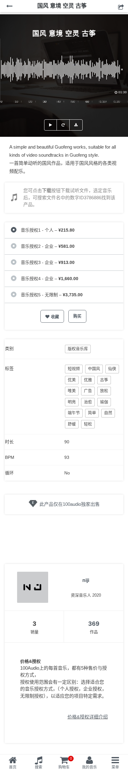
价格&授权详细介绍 (87, 716)
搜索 (38, 767)
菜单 (115, 767)
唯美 (72, 390)
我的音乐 (89, 767)
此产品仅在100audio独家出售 (69, 504)
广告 (88, 390)
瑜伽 (104, 401)
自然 (108, 412)
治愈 (88, 401)
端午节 (74, 412)
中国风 (94, 368)
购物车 (65, 762)
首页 (12, 767)
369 (93, 623)
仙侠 (112, 368)
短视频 (74, 368)
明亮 (72, 401)
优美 (72, 379)
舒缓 (72, 424)
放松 (104, 390)
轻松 (88, 424)
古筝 (104, 379)
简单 (92, 412)
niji (85, 580)
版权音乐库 (78, 348)
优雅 (88, 379)
